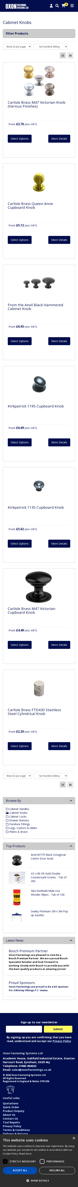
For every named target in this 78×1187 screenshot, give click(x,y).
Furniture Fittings (19, 824)
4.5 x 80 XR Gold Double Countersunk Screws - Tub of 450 (48, 877)
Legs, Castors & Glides (23, 828)
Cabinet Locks (18, 816)
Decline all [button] (57, 1170)
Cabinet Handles (19, 809)
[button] (39, 1180)
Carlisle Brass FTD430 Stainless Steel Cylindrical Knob (34, 711)
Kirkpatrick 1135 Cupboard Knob (36, 507)
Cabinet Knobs (18, 813)
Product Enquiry (13, 1111)
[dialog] (39, 1160)
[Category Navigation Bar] (72, 6)
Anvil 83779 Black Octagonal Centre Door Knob (48, 856)
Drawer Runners (19, 820)
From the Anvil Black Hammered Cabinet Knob (35, 306)
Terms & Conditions (16, 1130)
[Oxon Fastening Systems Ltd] (17, 5)
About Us (9, 1115)
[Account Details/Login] (51, 6)
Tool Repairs (11, 1122)
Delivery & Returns (15, 1134)
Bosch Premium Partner (28, 951)
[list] (70, 55)
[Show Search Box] (57, 6)
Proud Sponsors (22, 982)
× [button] (73, 1138)
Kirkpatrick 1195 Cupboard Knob (36, 406)
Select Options (20, 138)
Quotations (10, 1103)
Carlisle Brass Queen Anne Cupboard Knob (30, 205)
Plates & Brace (18, 832)
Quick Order (11, 1107)
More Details (59, 138)
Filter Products (17, 33)
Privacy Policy (62, 1041)
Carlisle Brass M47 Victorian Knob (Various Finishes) (36, 104)
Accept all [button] (20, 1170)
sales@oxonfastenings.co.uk (31, 1070)
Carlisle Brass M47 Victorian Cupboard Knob (31, 610)
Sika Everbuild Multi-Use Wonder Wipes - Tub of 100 (48, 892)
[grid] (63, 55)
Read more (25, 1153)
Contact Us (10, 1118)
